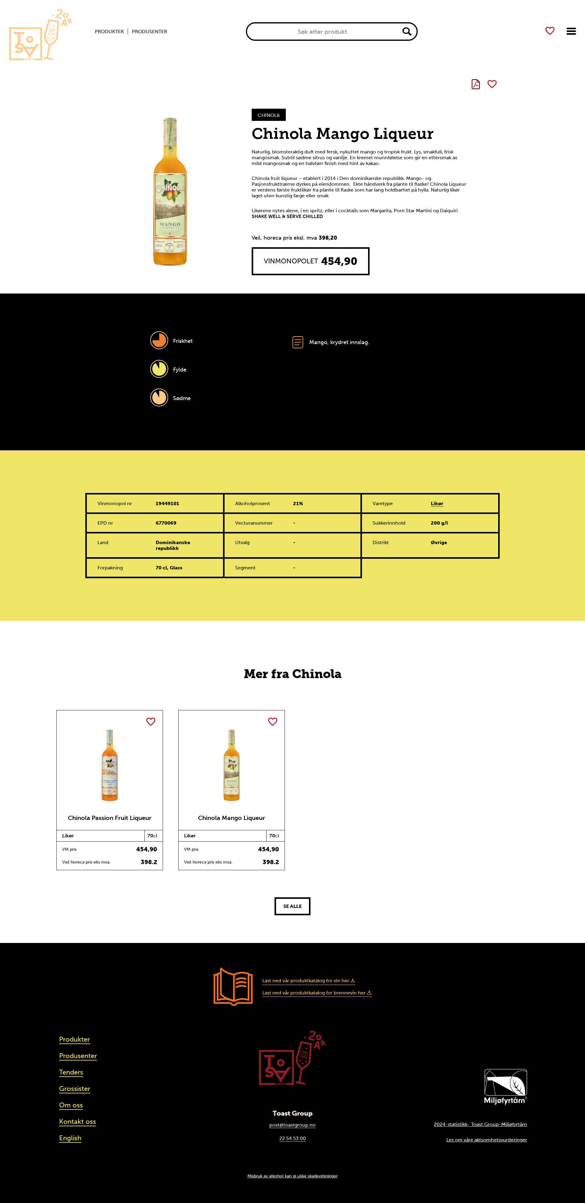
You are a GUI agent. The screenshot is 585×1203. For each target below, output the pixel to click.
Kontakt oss (77, 1121)
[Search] (407, 31)
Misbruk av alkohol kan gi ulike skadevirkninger (292, 1176)
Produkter (109, 31)
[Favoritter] (550, 31)
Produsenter (149, 31)
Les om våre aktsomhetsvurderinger (486, 1140)
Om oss (71, 1105)
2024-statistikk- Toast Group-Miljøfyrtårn (480, 1124)
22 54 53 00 (292, 1138)
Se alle (292, 906)
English (70, 1138)
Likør (437, 503)
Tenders (71, 1072)
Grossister (74, 1089)
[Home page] (41, 34)
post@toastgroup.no (292, 1125)
